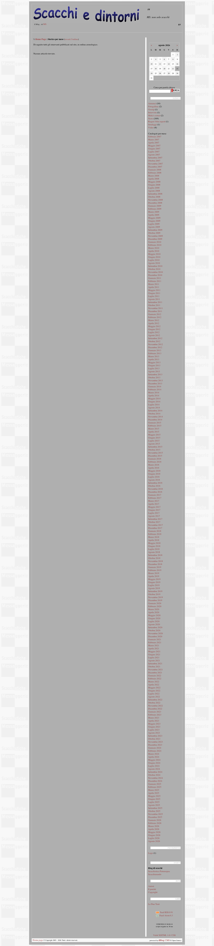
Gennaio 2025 (154, 783)
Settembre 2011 (155, 302)
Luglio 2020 (153, 621)
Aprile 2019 (153, 576)
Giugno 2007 (154, 148)
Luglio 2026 (153, 838)
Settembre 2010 (155, 265)
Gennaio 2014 (154, 386)
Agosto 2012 (154, 335)
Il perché (152, 889)
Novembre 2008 (155, 199)
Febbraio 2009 (154, 208)
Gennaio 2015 (154, 422)
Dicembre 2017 (155, 527)
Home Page (40, 39)
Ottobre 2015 (154, 449)
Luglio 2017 (153, 512)
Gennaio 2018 (154, 530)
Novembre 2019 (155, 597)
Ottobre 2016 (154, 485)
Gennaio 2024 (154, 747)
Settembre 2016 (155, 482)
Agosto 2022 (154, 696)
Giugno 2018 (154, 546)
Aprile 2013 (153, 359)
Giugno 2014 (154, 401)
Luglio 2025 (153, 801)
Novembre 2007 (155, 163)
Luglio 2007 (153, 151)
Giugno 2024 (154, 762)
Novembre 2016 (155, 488)
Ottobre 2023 (154, 738)
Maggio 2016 (154, 470)
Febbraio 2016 (154, 461)
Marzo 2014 (153, 392)
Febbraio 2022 (154, 678)
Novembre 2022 (155, 705)
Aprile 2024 (153, 756)
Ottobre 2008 (154, 196)
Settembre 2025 (155, 807)
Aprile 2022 (153, 684)
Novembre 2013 (155, 380)
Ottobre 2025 (154, 811)
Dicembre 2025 (155, 817)
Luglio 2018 (153, 549)
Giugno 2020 (154, 618)
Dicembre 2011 (155, 311)
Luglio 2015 (153, 440)
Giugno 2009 (154, 220)
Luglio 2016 (153, 476)
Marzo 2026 (153, 826)
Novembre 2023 (155, 741)
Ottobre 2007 (154, 160)
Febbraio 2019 (154, 570)
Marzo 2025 (153, 789)
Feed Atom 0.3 (166, 915)
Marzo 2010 (153, 247)
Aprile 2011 (153, 287)
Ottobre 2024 (154, 774)
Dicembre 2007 (155, 166)
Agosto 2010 (154, 262)
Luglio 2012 (153, 332)
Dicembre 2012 (155, 347)
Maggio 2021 (154, 651)
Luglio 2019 (153, 585)
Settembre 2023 (155, 735)
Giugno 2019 (154, 582)
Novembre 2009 (155, 235)
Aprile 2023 (153, 720)
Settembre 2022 (155, 699)
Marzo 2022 (153, 681)
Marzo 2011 (153, 284)
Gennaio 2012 (154, 314)
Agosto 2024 (154, 768)
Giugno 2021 (154, 654)
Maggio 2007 (154, 145)
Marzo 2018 (153, 536)
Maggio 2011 (154, 290)
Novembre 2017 (155, 524)
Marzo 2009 (153, 211)
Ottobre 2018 (154, 558)
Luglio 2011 (153, 296)
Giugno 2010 (154, 256)
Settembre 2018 (155, 555)
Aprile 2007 (153, 142)
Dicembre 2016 (155, 491)
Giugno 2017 (154, 509)
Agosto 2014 (154, 407)
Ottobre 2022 (154, 702)
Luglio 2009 (153, 223)
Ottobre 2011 (154, 305)
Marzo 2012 (153, 320)
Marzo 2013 (153, 356)
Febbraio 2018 (154, 533)
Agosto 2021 (154, 660)
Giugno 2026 (154, 835)
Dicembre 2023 (155, 744)
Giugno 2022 (154, 690)
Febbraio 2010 (154, 244)
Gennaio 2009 (154, 205)
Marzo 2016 (153, 464)
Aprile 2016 (153, 467)
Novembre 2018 (155, 561)
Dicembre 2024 (155, 780)
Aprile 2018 (153, 540)
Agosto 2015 (154, 443)
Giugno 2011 (154, 293)
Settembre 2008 (155, 193)
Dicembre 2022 (155, 708)
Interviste (152, 112)
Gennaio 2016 (154, 458)
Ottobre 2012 (154, 341)
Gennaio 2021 (154, 639)
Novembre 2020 (155, 633)
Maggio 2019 (154, 579)
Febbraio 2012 (154, 317)
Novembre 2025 (155, 814)
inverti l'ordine (71, 39)
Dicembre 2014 (155, 419)
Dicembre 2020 (155, 636)
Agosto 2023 (154, 732)
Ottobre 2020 (154, 630)
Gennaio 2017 (154, 494)
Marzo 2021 (153, 645)
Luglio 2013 (153, 368)
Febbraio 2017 (154, 497)
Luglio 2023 (153, 729)
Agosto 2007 (154, 154)
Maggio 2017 (154, 506)
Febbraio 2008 (154, 172)
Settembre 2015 (155, 446)
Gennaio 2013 (154, 350)
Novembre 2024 (155, 777)
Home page (38, 939)
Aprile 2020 (153, 612)
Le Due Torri (154, 904)
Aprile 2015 (153, 431)
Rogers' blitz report (156, 121)
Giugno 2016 (154, 473)
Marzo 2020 (153, 609)
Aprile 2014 (153, 395)
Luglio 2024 (153, 765)
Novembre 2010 (155, 272)
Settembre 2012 (155, 338)
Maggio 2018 (154, 543)
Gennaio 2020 (154, 603)
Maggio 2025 (154, 795)
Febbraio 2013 (154, 353)
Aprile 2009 (153, 214)
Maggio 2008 (154, 181)
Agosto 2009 (154, 226)
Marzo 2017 (153, 500)
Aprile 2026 (153, 829)
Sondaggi (152, 124)
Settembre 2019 (155, 591)
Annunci (152, 103)
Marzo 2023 (153, 717)
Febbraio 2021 (154, 642)
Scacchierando (154, 874)
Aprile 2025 (153, 792)
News (150, 118)
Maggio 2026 (154, 832)
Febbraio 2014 (154, 389)
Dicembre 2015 (155, 455)
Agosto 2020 (154, 624)
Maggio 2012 (154, 326)
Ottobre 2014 (154, 413)
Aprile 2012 (153, 323)
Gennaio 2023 (154, 711)
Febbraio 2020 (154, 606)
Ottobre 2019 (154, 594)
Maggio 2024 (154, 759)
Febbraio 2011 (154, 281)
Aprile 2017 (153, 503)
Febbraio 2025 (154, 786)
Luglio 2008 (153, 187)
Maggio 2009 (154, 217)
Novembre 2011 (155, 308)
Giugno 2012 (154, 329)
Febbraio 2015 (154, 425)
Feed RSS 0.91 (166, 912)
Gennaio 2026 (154, 820)
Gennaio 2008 (154, 169)
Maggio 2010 (154, 253)
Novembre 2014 (155, 416)
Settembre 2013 (155, 374)
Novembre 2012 (155, 344)
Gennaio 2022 (154, 675)
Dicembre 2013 (155, 383)
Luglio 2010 (153, 259)
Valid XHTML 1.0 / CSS (164, 935)
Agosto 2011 (154, 299)
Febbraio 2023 (154, 714)
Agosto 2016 (154, 479)
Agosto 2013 (154, 371)
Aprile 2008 (153, 178)
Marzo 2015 (153, 428)
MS (44, 24)
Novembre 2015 (155, 452)
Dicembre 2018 (155, 564)
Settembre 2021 (155, 663)
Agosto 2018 (154, 552)
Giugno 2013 (154, 365)
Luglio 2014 (153, 404)
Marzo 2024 (153, 753)
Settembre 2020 (155, 627)
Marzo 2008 (153, 175)
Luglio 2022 (153, 693)
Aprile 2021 (153, 648)
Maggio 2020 (154, 615)
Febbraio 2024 (154, 750)
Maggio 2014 (154, 398)
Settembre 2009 (155, 229)
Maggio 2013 (154, 362)
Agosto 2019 (154, 588)
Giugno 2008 (154, 184)
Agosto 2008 (154, 190)
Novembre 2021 (155, 669)
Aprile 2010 (153, 250)
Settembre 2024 (155, 771)
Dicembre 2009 (155, 238)
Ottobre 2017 (154, 521)
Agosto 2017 (154, 515)
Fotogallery (153, 106)
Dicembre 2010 (155, 275)
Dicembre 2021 (155, 672)
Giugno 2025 (154, 798)
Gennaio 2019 (154, 567)
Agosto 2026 (154, 841)
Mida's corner (154, 115)
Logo (150, 852)
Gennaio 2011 (154, 278)
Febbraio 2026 (154, 823)
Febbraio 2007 (154, 136)
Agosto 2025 (154, 804)
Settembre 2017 (155, 518)
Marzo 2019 (153, 573)
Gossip (151, 109)
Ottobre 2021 (154, 666)
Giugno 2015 (154, 437)
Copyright (152, 892)
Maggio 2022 (154, 687)
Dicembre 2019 (155, 600)
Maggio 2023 (154, 723)
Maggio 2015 (154, 434)
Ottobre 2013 (154, 377)
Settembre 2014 (155, 410)
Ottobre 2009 (154, 232)
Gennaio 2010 (154, 241)
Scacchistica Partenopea (159, 871)
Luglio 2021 (153, 657)
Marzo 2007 (153, 139)
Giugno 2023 (154, 726)
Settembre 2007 (155, 157)
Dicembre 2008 (155, 202)
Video (151, 127)
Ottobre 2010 (154, 269)
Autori (151, 886)
